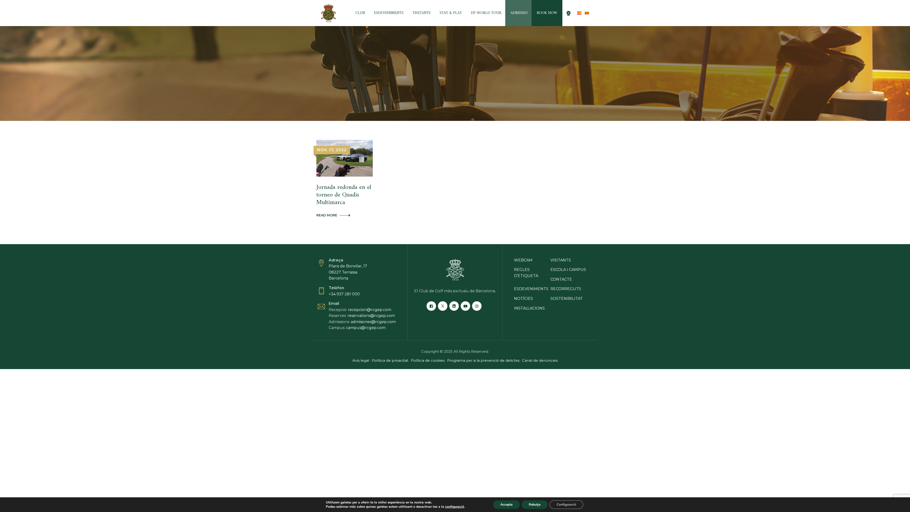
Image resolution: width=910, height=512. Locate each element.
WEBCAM (523, 260)
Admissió (519, 13)
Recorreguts (566, 289)
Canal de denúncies (540, 360)
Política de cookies (428, 360)
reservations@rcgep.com (371, 315)
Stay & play (451, 13)
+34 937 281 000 (344, 294)
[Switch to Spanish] (579, 13)
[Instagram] (477, 306)
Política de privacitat (390, 360)
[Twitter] (442, 306)
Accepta (506, 504)
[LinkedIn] (454, 306)
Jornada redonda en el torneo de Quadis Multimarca (343, 195)
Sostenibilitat (567, 298)
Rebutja (535, 504)
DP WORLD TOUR (486, 13)
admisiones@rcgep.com (373, 322)
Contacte (561, 279)
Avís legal (360, 360)
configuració (454, 507)
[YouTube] (465, 306)
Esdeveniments (389, 13)
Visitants (422, 13)
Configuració (566, 504)
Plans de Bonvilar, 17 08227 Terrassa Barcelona (348, 272)
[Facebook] (431, 306)
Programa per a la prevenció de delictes (483, 360)
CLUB (360, 13)
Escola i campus (568, 269)
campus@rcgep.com (366, 327)
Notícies (523, 298)
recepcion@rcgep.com (369, 309)
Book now (547, 13)
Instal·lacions (529, 308)
